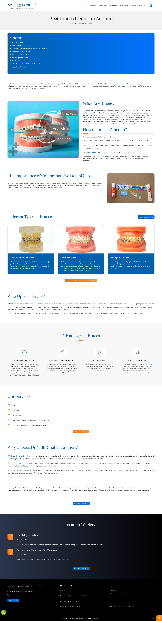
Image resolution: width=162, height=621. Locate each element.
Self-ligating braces (120, 257)
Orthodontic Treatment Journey (123, 5)
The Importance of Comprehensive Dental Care (29, 48)
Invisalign (110, 470)
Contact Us (13, 600)
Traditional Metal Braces (22, 257)
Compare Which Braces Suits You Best (81, 280)
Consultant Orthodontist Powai (70, 609)
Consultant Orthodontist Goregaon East (121, 606)
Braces (85, 111)
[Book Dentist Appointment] (3, 612)
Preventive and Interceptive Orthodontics (73, 595)
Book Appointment (146, 217)
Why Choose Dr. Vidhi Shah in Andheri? (26, 64)
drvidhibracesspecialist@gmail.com (21, 591)
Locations (103, 5)
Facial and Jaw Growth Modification (120, 593)
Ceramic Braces (68, 257)
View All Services (81, 431)
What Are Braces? (18, 42)
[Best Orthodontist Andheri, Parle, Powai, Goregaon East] (22, 5)
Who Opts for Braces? (20, 54)
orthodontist (25, 84)
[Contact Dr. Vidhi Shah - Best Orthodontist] (151, 5)
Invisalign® (15, 410)
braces (117, 86)
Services (93, 5)
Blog (146, 5)
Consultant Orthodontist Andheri (70, 606)
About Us (84, 5)
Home (72, 23)
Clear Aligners (16, 415)
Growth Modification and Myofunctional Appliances (30, 420)
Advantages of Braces (20, 58)
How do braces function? (21, 45)
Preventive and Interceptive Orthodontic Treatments (30, 425)
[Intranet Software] (153, 619)
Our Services (16, 61)
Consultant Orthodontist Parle (118, 609)
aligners (22, 473)
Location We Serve (19, 67)
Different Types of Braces (21, 51)
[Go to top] (159, 618)
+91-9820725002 (15, 595)
